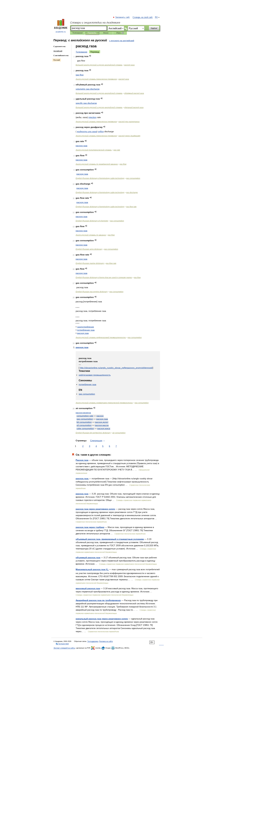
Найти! (154, 28)
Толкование (81, 52)
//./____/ (116, 367)
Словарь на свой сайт (143, 17)
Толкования (77, 33)
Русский (56, 60)
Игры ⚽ (120, 33)
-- (99, 65)
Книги (105, 33)
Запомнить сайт (123, 17)
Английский (57, 51)
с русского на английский (121, 40)
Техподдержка (92, 641)
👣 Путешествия (62, 644)
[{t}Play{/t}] (90, 56)
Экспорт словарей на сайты (64, 648)
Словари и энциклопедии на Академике (95, 22)
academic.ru (61, 32)
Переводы (91, 33)
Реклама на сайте (106, 641)
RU (156, 17)
